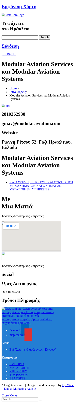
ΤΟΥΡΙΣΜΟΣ (18, 375)
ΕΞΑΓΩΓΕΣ (17, 378)
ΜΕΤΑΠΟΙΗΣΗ (20, 189)
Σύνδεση (10, 46)
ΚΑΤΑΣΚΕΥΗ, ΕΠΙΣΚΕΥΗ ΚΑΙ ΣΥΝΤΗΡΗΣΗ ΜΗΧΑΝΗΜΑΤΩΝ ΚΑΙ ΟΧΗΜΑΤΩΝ (41, 184)
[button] (9, 54)
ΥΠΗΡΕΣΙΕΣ (40, 189)
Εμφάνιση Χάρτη (19, 6)
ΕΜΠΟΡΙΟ (16, 364)
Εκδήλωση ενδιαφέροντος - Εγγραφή (32, 349)
